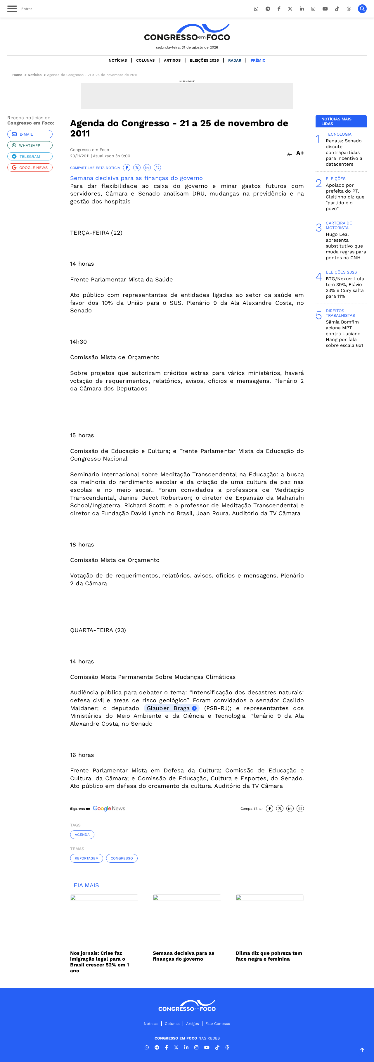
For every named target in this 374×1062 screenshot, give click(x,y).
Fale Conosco (217, 1023)
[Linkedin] (302, 9)
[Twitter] (290, 9)
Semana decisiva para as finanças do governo (136, 177)
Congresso (122, 858)
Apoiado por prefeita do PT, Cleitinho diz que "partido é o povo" (345, 196)
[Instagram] (313, 9)
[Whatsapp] (256, 9)
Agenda (82, 835)
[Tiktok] (337, 9)
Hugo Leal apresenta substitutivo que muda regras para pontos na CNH (346, 245)
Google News (33, 167)
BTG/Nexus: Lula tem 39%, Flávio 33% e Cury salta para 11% (345, 287)
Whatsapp (29, 145)
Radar (234, 60)
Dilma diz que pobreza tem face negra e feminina (269, 956)
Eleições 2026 (204, 60)
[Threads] (349, 9)
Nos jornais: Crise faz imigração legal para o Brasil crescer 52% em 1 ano (99, 961)
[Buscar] (362, 8)
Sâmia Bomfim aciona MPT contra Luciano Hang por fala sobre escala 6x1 (344, 333)
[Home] (187, 32)
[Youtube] (325, 9)
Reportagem (86, 858)
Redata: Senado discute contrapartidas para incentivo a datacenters (344, 152)
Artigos (172, 60)
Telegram (30, 156)
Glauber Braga (168, 708)
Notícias (118, 60)
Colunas (145, 60)
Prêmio (258, 60)
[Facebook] (279, 9)
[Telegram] (268, 9)
